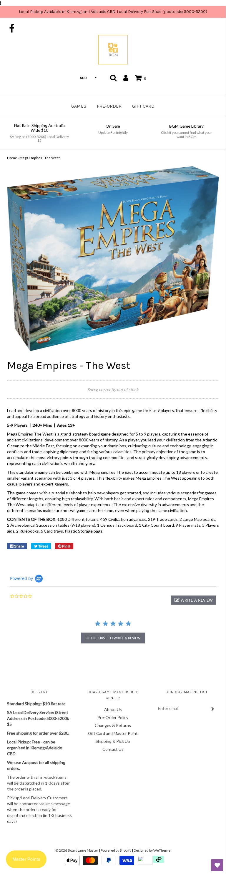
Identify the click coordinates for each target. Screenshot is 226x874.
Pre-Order (109, 106)
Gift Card (143, 106)
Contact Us (113, 749)
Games (78, 106)
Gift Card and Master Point (113, 733)
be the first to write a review (112, 638)
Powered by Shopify (116, 850)
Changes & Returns (113, 725)
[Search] (113, 77)
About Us (113, 709)
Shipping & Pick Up (113, 741)
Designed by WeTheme (152, 850)
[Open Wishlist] (217, 865)
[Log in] (125, 77)
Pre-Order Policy (112, 717)
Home (12, 158)
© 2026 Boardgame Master (76, 850)
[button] (193, 600)
